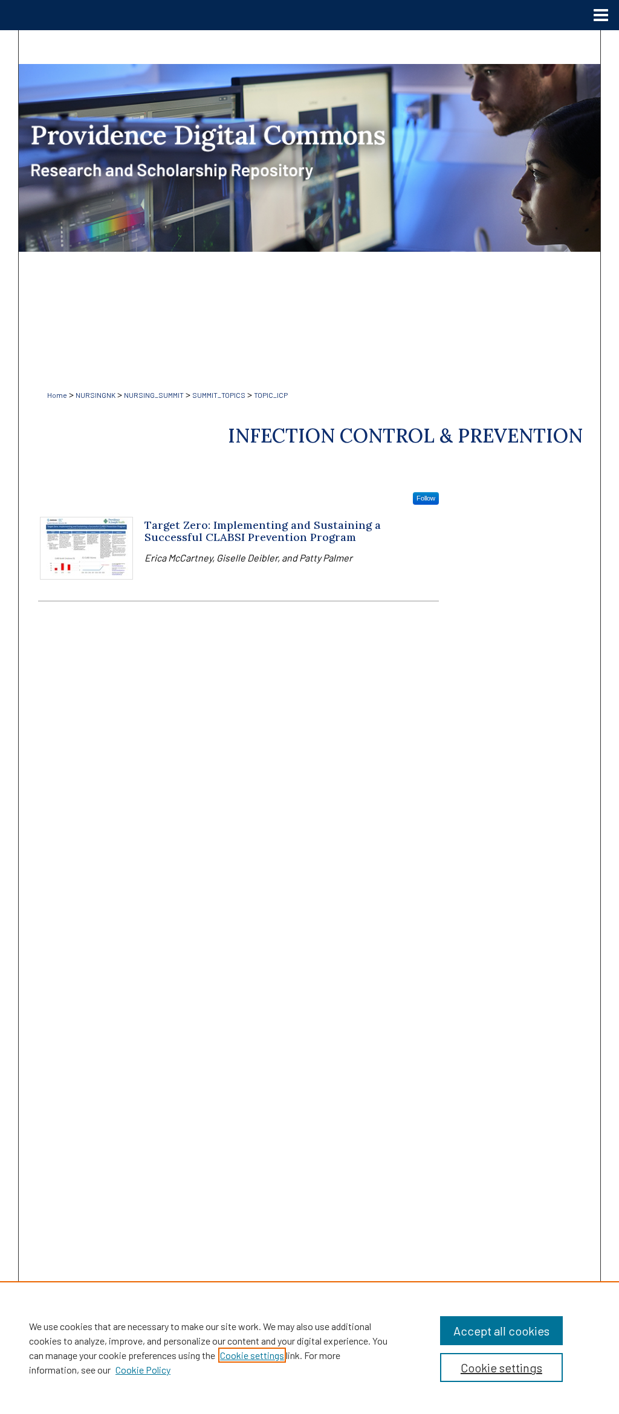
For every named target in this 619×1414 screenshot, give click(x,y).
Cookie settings (252, 1355)
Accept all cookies (501, 1330)
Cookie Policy (142, 1369)
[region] (309, 1347)
